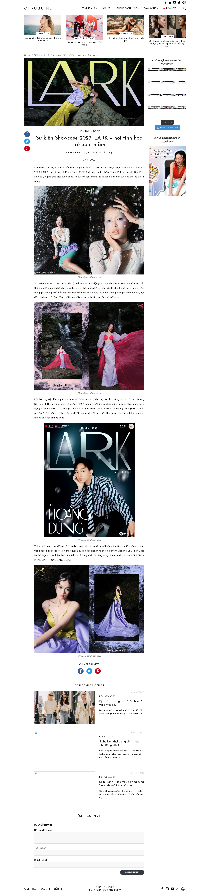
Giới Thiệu (30, 889)
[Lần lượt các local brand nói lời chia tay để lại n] (154, 100)
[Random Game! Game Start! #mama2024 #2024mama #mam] (179, 87)
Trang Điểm (167, 36)
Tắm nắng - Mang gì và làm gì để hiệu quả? (126, 39)
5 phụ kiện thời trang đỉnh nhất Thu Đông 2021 (119, 743)
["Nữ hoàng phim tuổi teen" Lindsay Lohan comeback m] (154, 74)
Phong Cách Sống (127, 8)
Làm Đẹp (106, 8)
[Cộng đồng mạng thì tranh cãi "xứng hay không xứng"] (179, 100)
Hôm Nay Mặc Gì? (89, 131)
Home (27, 55)
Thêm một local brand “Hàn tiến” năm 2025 (84, 43)
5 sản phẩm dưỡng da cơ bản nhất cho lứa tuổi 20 (42, 39)
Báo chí (45, 889)
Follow (165, 60)
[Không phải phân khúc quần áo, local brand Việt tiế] (167, 74)
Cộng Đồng (150, 8)
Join (165, 137)
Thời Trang (88, 8)
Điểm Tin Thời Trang (84, 38)
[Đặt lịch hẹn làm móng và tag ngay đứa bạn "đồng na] (154, 87)
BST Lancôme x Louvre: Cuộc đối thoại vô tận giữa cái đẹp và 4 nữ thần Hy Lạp (167, 44)
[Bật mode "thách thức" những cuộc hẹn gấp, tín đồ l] (167, 112)
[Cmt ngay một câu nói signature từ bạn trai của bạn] (179, 74)
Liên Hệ (58, 889)
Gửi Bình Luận (132, 872)
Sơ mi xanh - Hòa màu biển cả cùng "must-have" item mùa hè (121, 783)
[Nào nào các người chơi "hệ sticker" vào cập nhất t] (167, 87)
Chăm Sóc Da (42, 33)
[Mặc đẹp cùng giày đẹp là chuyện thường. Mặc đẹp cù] (154, 112)
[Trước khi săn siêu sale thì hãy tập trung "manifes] (179, 112)
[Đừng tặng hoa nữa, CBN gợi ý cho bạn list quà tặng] (167, 100)
